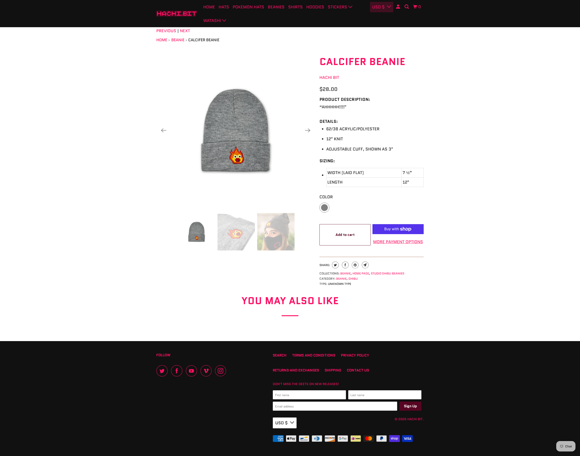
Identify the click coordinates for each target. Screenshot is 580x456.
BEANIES (276, 7)
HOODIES (315, 7)
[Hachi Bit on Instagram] (222, 370)
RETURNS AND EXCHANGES (296, 370)
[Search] (407, 6)
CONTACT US (358, 370)
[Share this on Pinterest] (355, 265)
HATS (224, 7)
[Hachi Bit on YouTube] (192, 370)
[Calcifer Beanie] (235, 130)
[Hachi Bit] (176, 13)
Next (185, 31)
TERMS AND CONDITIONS (313, 355)
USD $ (281, 423)
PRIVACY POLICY (355, 355)
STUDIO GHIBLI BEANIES (387, 273)
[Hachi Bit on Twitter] (163, 370)
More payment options (398, 242)
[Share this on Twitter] (335, 265)
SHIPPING (333, 370)
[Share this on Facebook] (345, 265)
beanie (341, 279)
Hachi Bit (329, 77)
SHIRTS (295, 7)
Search (279, 355)
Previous (166, 31)
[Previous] (164, 130)
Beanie (177, 40)
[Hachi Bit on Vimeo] (207, 370)
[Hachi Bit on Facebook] (178, 370)
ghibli (353, 279)
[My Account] (398, 6)
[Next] (308, 130)
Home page (361, 273)
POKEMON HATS (248, 7)
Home (209, 7)
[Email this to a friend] (365, 265)
